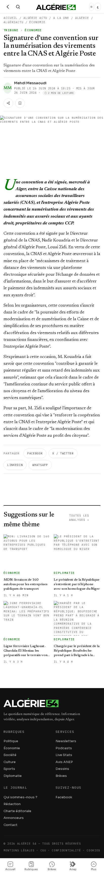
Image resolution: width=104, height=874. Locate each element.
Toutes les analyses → (79, 518)
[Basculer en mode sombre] (91, 7)
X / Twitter (62, 453)
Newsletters (66, 741)
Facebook (35, 453)
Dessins (62, 769)
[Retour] (8, 7)
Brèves (61, 776)
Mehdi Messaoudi (30, 83)
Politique (11, 741)
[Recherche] (18, 7)
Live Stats (64, 755)
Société (10, 755)
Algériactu (13, 22)
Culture (10, 762)
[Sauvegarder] (20, 103)
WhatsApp (40, 465)
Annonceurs (14, 818)
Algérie (82, 18)
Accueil (10, 18)
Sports (9, 769)
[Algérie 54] (56, 7)
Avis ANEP (64, 762)
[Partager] (8, 103)
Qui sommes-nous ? (20, 797)
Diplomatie (13, 776)
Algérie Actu (35, 18)
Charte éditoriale (17, 811)
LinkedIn (15, 465)
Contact (10, 825)
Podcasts (64, 748)
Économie (37, 22)
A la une (61, 18)
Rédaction (12, 804)
